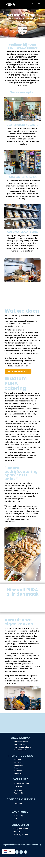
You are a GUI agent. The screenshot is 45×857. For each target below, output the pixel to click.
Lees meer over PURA (18, 371)
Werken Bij (18, 793)
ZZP (15, 818)
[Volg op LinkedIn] (21, 852)
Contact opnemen (21, 799)
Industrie (17, 762)
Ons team (18, 786)
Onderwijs (18, 773)
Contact (18, 803)
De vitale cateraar (21, 783)
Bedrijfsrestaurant (20, 829)
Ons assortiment (21, 742)
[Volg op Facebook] (25, 852)
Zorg (16, 768)
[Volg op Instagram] (17, 852)
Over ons (18, 790)
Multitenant (18, 765)
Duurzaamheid (20, 750)
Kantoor (17, 760)
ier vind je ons (21, 756)
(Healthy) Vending (20, 835)
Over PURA (21, 779)
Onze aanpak (21, 738)
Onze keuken (19, 744)
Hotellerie (18, 771)
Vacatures (19, 812)
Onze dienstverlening (22, 747)
